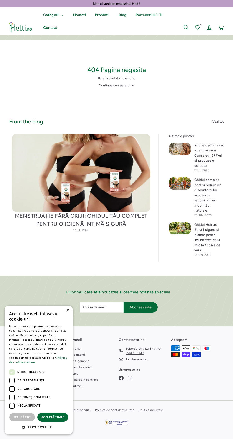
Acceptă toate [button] (52, 417)
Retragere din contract (82, 379)
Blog (123, 15)
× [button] (67, 310)
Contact (50, 27)
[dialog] (39, 370)
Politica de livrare (151, 410)
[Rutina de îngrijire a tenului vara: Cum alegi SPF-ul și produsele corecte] (180, 149)
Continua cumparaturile (116, 85)
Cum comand (75, 354)
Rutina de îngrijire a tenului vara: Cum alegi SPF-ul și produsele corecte (208, 155)
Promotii (102, 15)
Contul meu (74, 386)
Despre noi (73, 348)
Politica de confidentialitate (114, 410)
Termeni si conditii (78, 410)
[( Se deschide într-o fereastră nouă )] (116, 422)
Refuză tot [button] (22, 417)
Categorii (52, 15)
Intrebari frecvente (79, 367)
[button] (38, 427)
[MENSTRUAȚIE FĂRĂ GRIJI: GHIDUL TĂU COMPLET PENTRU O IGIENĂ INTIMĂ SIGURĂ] (81, 173)
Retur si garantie (77, 361)
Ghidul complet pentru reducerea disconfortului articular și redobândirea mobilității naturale (208, 195)
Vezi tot (218, 121)
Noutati (79, 15)
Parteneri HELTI (149, 15)
